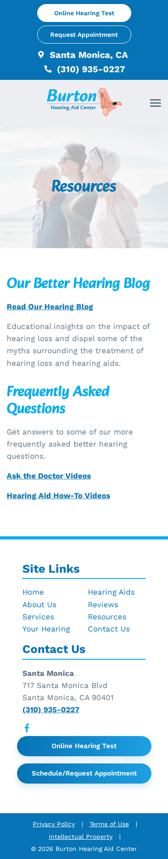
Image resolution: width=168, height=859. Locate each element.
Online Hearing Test (84, 746)
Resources (107, 616)
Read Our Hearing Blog (50, 306)
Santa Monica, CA (87, 54)
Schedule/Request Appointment (84, 773)
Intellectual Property (80, 836)
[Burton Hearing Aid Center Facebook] (26, 729)
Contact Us (109, 628)
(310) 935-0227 (89, 69)
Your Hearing (46, 628)
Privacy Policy (54, 824)
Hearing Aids (111, 591)
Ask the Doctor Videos (49, 475)
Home (33, 591)
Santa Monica (48, 673)
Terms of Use (109, 824)
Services (38, 616)
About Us (39, 604)
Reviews (103, 604)
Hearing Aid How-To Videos (58, 495)
